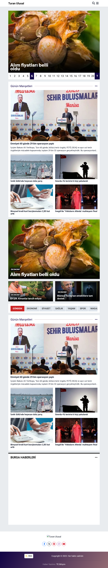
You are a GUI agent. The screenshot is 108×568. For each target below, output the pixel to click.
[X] (49, 544)
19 (88, 76)
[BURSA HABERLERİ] (96, 457)
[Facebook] (44, 544)
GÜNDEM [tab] (17, 308)
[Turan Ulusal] (54, 536)
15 (71, 76)
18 (84, 76)
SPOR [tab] (83, 308)
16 (75, 76)
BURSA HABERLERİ (23, 457)
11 (53, 76)
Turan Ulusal (16, 3)
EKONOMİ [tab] (32, 308)
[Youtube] (64, 544)
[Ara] (93, 3)
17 (79, 76)
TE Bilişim (60, 564)
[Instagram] (59, 544)
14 (66, 76)
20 (92, 76)
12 (58, 76)
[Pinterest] (54, 544)
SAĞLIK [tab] (59, 308)
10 (49, 76)
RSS (30, 556)
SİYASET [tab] (46, 308)
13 (62, 76)
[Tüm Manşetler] (96, 86)
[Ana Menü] (97, 3)
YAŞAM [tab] (71, 308)
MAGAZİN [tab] (95, 308)
